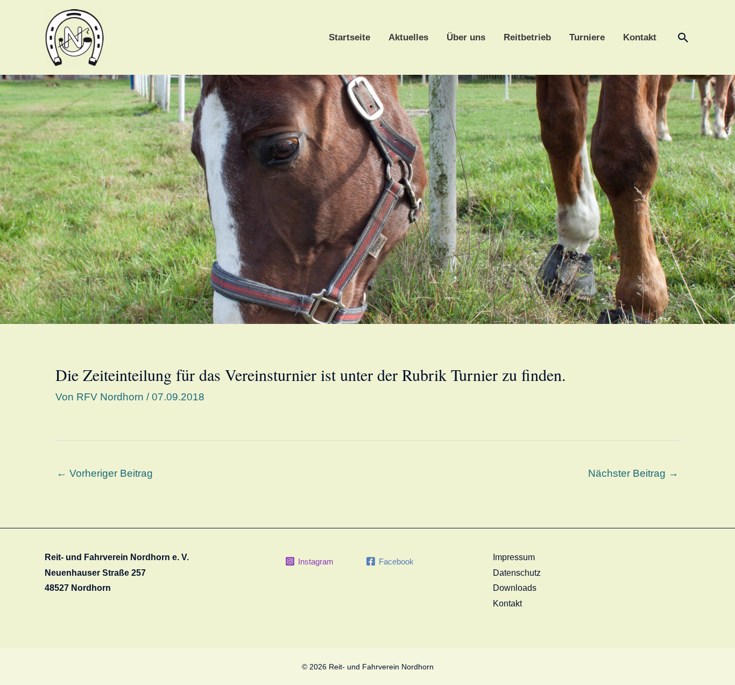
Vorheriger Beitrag (104, 473)
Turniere (587, 37)
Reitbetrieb (527, 37)
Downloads (514, 587)
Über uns (466, 37)
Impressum (514, 557)
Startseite (349, 37)
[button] (683, 38)
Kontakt (639, 37)
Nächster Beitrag (633, 473)
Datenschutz (517, 572)
